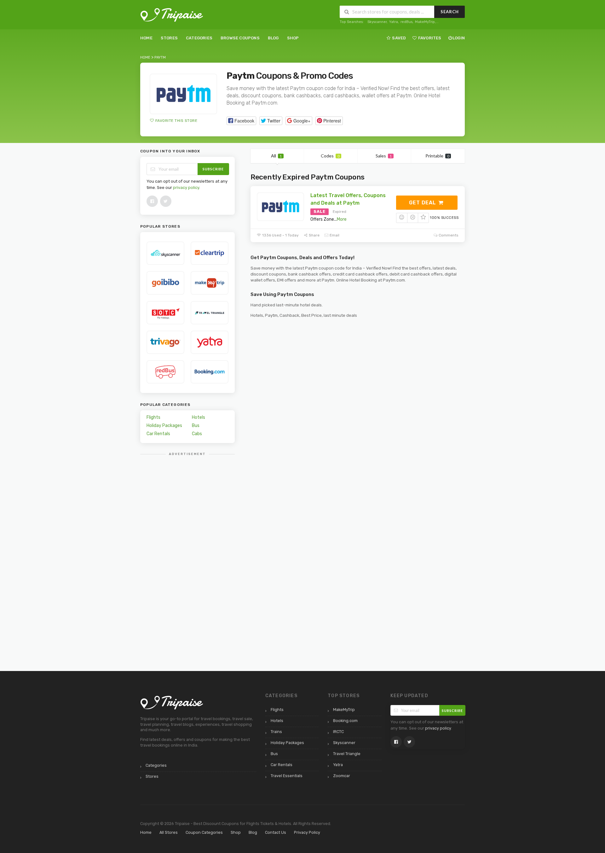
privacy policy (186, 187)
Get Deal (423, 203)
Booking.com (345, 720)
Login (458, 38)
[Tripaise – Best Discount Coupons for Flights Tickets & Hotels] (171, 14)
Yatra (393, 22)
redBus (406, 22)
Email (334, 235)
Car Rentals (158, 433)
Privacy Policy (307, 832)
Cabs (197, 433)
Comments (448, 235)
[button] (241, 121)
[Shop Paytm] (183, 94)
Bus (195, 425)
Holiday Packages (164, 425)
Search (450, 11)
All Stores (168, 832)
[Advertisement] (187, 554)
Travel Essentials (286, 775)
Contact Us (275, 832)
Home (146, 38)
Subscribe (213, 169)
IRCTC (338, 731)
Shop (293, 38)
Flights (153, 417)
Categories (199, 38)
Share (314, 235)
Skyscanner (377, 22)
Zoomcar (341, 775)
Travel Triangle (346, 753)
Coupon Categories (204, 832)
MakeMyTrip (425, 22)
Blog (273, 38)
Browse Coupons (240, 38)
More (342, 219)
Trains (276, 731)
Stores (169, 38)
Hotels (198, 417)
